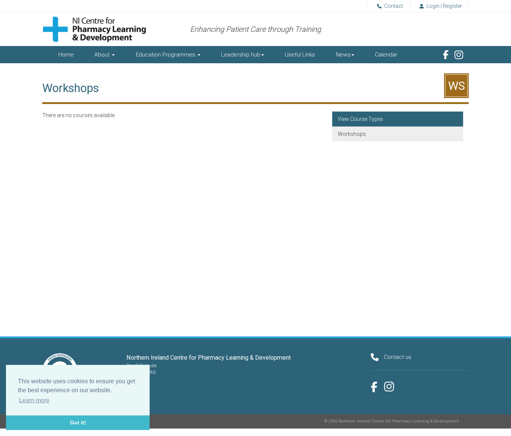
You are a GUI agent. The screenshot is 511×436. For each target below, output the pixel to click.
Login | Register (444, 6)
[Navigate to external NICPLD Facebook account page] (446, 54)
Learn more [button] (34, 400)
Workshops (352, 134)
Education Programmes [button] (166, 54)
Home (66, 54)
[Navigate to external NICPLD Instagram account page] (459, 55)
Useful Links (300, 54)
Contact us (397, 357)
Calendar (386, 54)
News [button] (343, 54)
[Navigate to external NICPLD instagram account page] (389, 386)
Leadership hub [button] (240, 54)
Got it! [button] (78, 423)
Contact (393, 6)
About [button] (102, 54)
